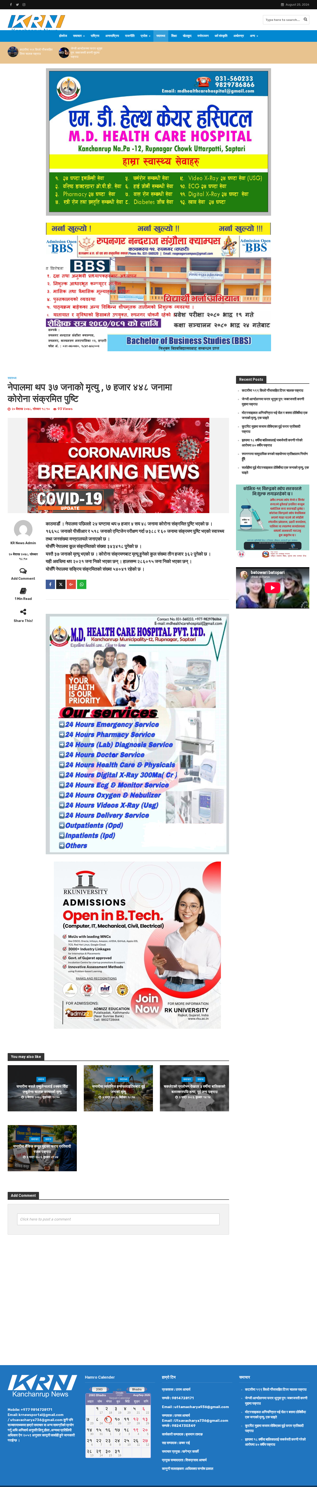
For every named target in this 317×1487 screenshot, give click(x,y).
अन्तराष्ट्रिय (112, 36)
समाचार (77, 36)
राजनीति (130, 36)
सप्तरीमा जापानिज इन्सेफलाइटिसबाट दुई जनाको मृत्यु (118, 1089)
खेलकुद (187, 36)
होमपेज (63, 36)
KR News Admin (23, 543)
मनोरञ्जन (203, 36)
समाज (41, 1079)
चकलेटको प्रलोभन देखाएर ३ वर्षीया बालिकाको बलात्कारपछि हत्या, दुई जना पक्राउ (194, 1089)
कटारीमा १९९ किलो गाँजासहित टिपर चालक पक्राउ (36, 51)
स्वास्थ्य (160, 36)
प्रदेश (144, 36)
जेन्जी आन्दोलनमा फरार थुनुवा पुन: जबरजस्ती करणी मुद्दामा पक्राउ (86, 53)
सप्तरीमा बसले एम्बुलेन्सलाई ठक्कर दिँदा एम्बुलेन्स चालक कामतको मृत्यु (42, 1089)
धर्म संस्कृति (221, 36)
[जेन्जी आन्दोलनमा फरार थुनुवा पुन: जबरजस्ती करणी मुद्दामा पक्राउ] (63, 52)
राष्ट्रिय (95, 36)
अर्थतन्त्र (238, 36)
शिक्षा (174, 36)
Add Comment (23, 579)
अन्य (252, 36)
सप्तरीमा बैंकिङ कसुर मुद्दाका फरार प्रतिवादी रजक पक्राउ (42, 1149)
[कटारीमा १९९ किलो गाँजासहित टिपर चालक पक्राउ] (12, 51)
